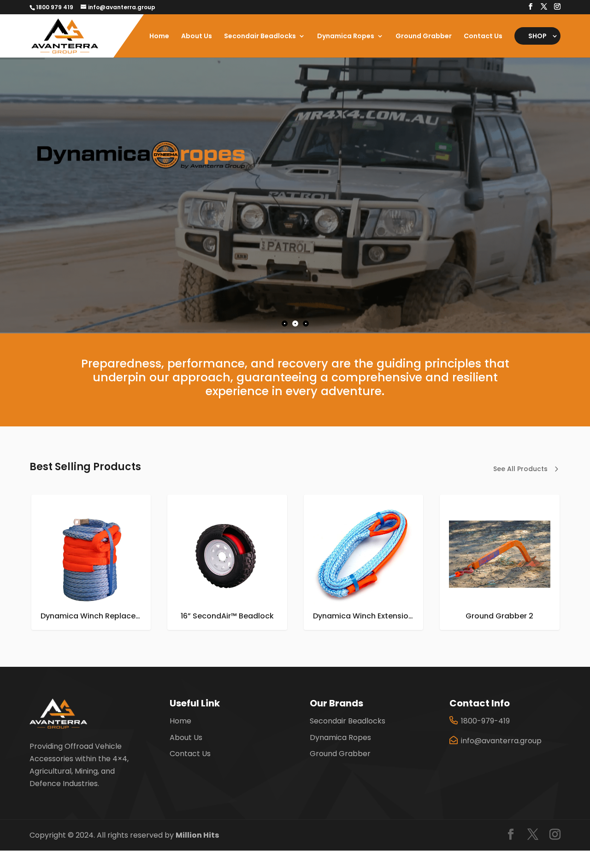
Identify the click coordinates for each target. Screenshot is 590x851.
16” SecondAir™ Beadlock (90, 616)
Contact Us (483, 37)
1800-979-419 (485, 721)
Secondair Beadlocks (260, 37)
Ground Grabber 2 (363, 616)
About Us (196, 37)
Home (159, 37)
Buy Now (74, 226)
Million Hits (197, 835)
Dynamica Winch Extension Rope (237, 616)
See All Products (520, 468)
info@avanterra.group (501, 740)
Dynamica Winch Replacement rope (516, 616)
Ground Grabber (423, 37)
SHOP (537, 36)
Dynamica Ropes (345, 37)
